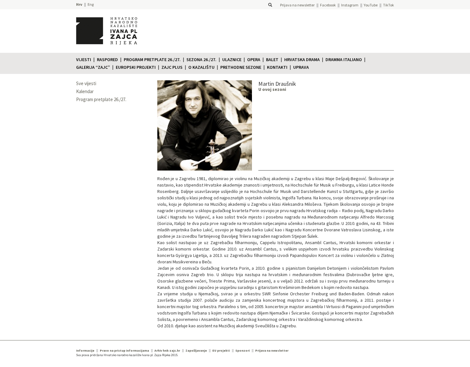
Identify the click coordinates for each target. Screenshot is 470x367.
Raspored (107, 59)
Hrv (79, 4)
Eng (91, 4)
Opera (253, 59)
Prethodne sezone (240, 67)
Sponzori (242, 350)
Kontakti (277, 67)
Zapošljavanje (196, 350)
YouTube (371, 5)
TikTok (388, 5)
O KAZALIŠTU (201, 67)
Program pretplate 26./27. (152, 59)
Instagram (349, 5)
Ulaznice (231, 59)
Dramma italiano (343, 59)
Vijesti (83, 59)
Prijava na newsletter (297, 5)
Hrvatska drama (302, 59)
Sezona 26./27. (201, 59)
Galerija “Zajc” (93, 67)
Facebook (328, 5)
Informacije (85, 350)
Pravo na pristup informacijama (124, 350)
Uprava (301, 67)
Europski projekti (136, 67)
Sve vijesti (86, 83)
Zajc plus (172, 67)
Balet (272, 59)
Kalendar (85, 91)
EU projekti (221, 350)
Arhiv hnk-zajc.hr (167, 350)
